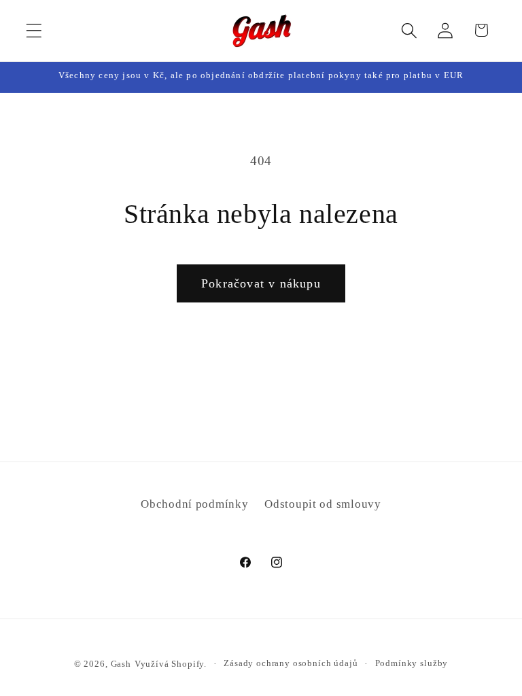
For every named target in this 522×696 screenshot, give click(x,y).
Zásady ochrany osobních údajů (291, 663)
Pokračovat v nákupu (261, 283)
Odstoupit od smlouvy (322, 504)
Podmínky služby (412, 663)
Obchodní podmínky (194, 504)
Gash (121, 664)
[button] (34, 30)
